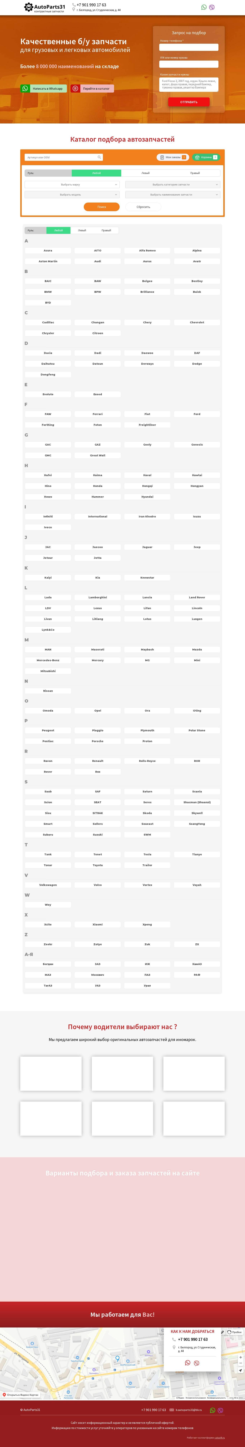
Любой (96, 173)
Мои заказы (175, 157)
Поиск (101, 207)
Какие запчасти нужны (174, 74)
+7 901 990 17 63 (91, 5)
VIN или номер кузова (173, 57)
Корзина (208, 157)
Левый (146, 173)
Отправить (188, 102)
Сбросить (143, 207)
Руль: (31, 173)
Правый (195, 173)
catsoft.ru (220, 1437)
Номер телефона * (172, 40)
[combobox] (72, 184)
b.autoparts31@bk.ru (189, 1410)
